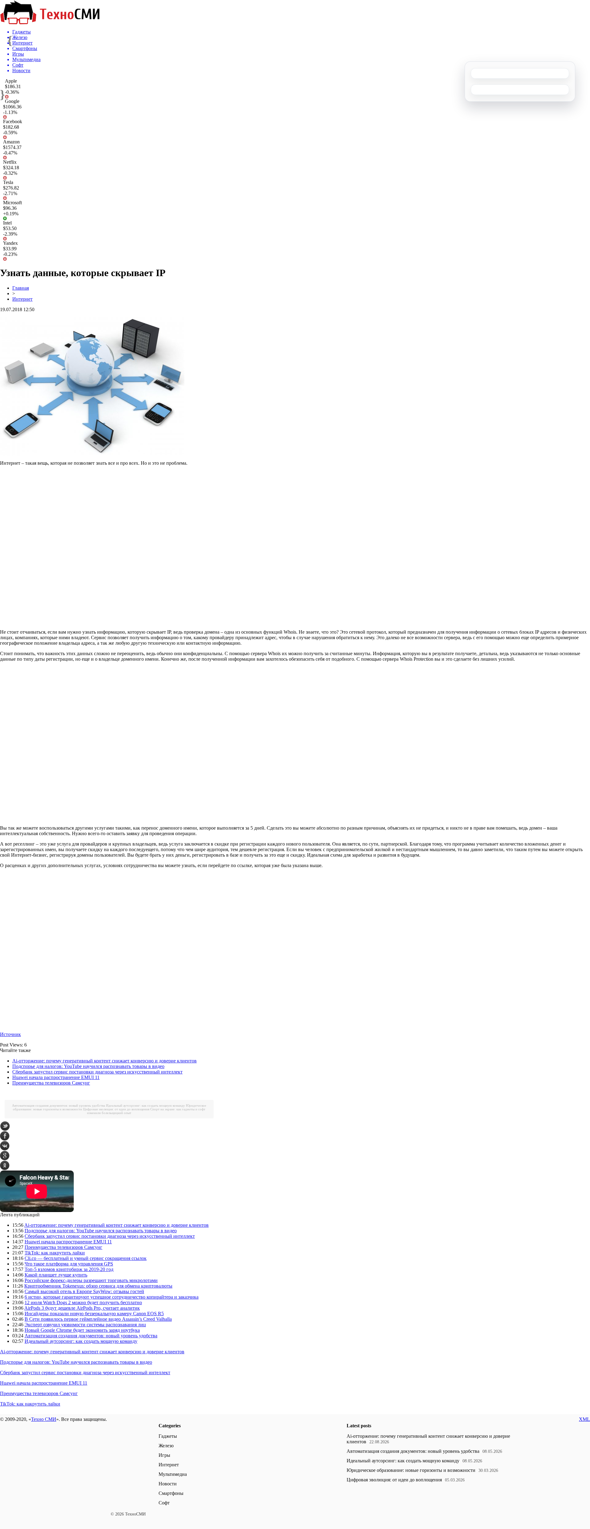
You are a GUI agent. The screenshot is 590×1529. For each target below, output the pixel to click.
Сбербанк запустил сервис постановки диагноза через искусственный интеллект (97, 1071)
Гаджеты (168, 1436)
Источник (10, 1034)
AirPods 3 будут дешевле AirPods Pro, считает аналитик (82, 1308)
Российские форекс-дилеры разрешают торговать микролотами (91, 1280)
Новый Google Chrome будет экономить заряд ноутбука (82, 1330)
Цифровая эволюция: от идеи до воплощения (116, 1109)
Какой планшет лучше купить (56, 1274)
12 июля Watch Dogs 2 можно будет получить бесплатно (83, 1302)
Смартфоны (171, 1493)
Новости (168, 1483)
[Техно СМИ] (50, 22)
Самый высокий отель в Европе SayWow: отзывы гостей (84, 1291)
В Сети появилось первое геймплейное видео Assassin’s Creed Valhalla (98, 1319)
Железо (166, 1445)
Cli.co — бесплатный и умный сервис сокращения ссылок (86, 1258)
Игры (164, 1455)
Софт (164, 1502)
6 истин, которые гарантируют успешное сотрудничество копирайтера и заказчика (112, 1297)
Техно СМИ (43, 1419)
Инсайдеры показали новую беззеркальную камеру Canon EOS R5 (94, 1313)
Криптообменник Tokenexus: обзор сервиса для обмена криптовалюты (98, 1286)
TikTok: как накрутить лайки (55, 1252)
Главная (20, 288)
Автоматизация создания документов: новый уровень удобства (58, 1105)
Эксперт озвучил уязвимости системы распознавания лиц (85, 1324)
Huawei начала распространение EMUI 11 (56, 1077)
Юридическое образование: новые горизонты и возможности (411, 1470)
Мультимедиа (173, 1474)
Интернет (22, 299)
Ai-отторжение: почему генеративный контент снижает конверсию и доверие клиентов (104, 1060)
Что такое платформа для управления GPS (69, 1263)
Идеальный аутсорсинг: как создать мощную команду (145, 1105)
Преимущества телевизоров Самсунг (51, 1082)
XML (584, 1419)
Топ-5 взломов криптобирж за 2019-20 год (69, 1269)
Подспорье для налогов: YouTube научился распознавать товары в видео (88, 1066)
